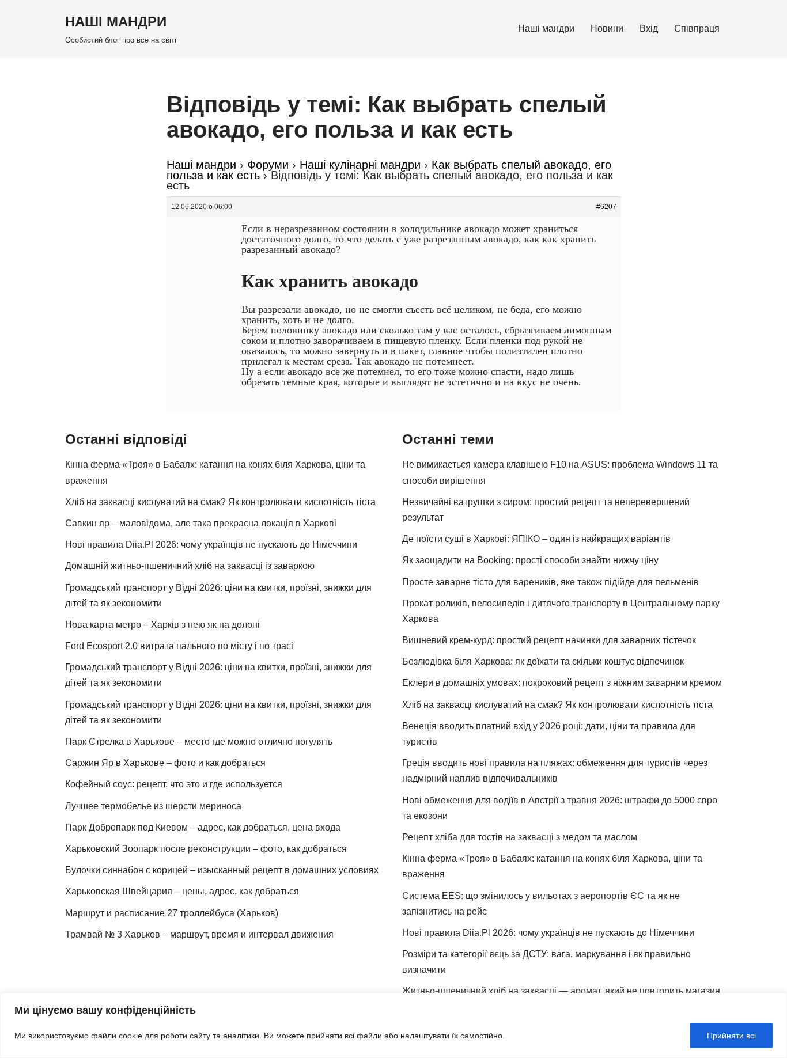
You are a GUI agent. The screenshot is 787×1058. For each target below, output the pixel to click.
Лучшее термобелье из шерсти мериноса (153, 806)
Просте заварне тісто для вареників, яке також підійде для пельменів (550, 582)
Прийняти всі (731, 1035)
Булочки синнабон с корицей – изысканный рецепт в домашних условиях (222, 870)
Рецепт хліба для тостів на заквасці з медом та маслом (519, 837)
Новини (607, 28)
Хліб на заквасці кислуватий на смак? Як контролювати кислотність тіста (220, 502)
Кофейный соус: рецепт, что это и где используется (173, 784)
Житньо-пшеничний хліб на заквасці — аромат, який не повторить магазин (561, 991)
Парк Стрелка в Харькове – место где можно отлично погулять (198, 741)
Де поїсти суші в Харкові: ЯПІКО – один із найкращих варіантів (536, 539)
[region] (393, 1025)
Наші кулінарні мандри (360, 164)
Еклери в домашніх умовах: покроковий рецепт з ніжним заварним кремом (562, 683)
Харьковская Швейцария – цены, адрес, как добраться (182, 891)
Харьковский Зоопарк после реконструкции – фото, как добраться (206, 849)
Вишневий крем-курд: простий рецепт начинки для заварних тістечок (549, 640)
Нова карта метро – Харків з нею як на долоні (162, 625)
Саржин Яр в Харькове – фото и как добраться (165, 763)
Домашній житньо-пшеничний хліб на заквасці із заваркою (190, 566)
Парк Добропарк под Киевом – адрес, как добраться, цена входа (202, 827)
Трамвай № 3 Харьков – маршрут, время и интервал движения (199, 934)
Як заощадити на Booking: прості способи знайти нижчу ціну (530, 560)
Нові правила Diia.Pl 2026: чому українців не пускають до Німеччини (211, 544)
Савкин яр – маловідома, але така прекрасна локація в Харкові (200, 523)
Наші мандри (546, 28)
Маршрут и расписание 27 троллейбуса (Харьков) (171, 913)
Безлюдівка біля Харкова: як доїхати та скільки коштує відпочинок (543, 661)
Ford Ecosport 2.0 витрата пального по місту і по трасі (179, 646)
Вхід (649, 28)
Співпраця (697, 28)
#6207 (606, 207)
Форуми (268, 164)
